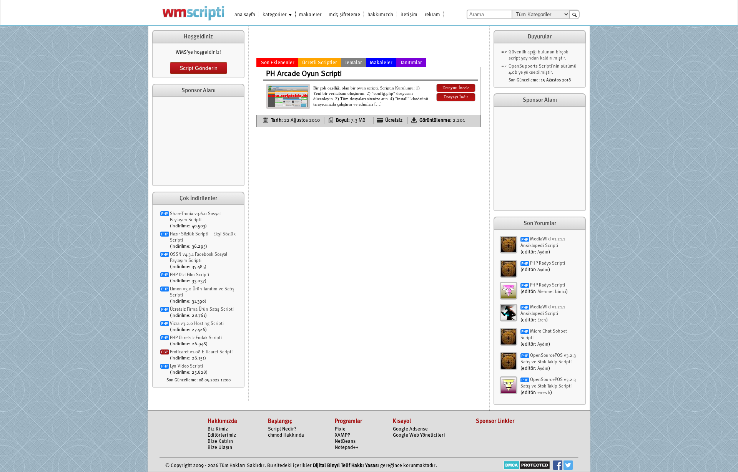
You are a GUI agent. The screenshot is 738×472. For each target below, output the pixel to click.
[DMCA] (527, 466)
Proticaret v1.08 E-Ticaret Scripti (201, 352)
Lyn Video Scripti (186, 366)
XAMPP (342, 435)
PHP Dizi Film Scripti (189, 275)
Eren (541, 320)
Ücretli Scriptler (319, 62)
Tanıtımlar (411, 62)
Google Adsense (410, 429)
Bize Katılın (220, 441)
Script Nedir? (282, 429)
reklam (432, 14)
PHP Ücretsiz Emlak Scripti (196, 338)
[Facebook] (557, 466)
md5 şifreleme (344, 14)
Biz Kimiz (218, 429)
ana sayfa (244, 14)
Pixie (340, 429)
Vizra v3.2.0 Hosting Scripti (197, 323)
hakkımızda (380, 14)
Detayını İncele (455, 88)
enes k (543, 393)
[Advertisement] (198, 141)
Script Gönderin (199, 68)
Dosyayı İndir (456, 97)
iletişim (409, 14)
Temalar (353, 62)
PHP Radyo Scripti (547, 263)
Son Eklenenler (277, 62)
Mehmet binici (551, 292)
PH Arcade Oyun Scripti (304, 74)
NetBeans (345, 441)
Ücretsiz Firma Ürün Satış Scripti (202, 309)
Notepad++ (346, 447)
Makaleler (381, 62)
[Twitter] (568, 466)
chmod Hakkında (286, 435)
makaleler (310, 14)
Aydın (543, 252)
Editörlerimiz (222, 435)
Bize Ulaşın (220, 447)
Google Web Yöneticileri (419, 435)
